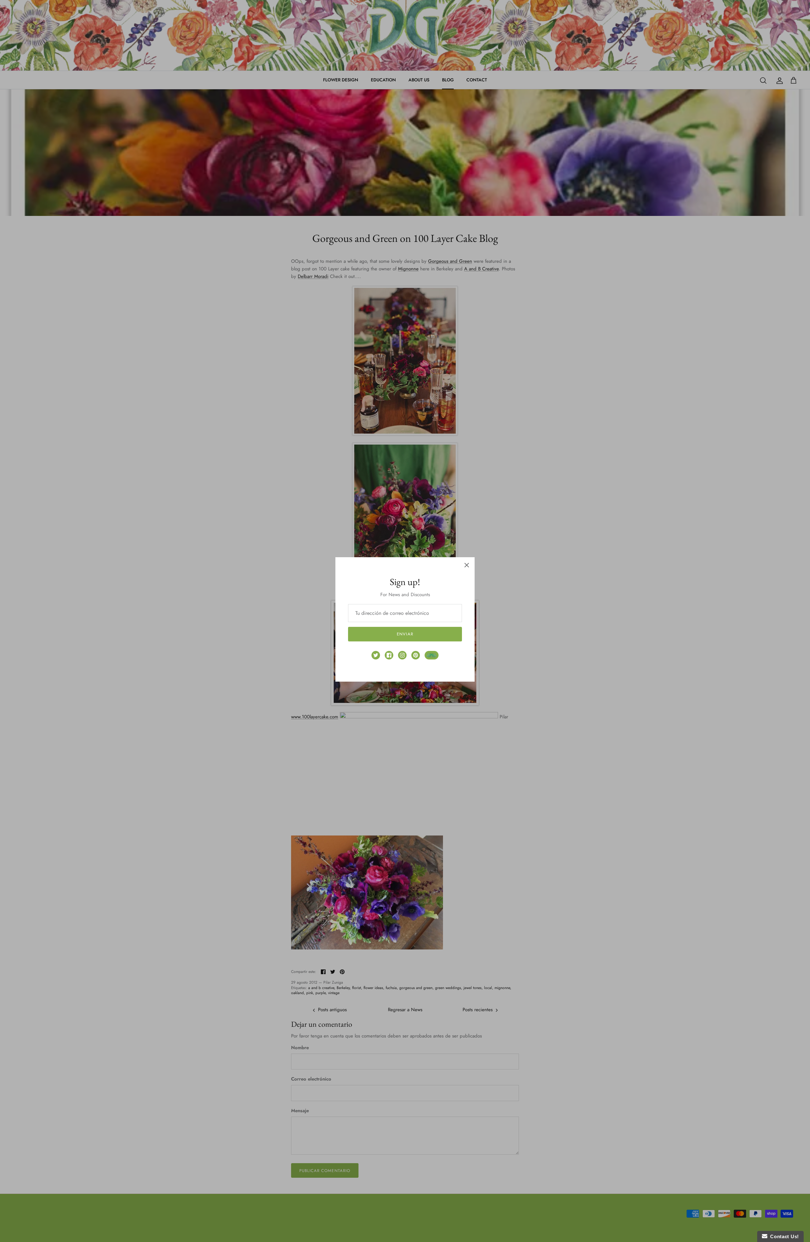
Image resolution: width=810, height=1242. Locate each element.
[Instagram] (402, 655)
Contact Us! (783, 1236)
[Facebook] (389, 655)
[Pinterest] (415, 655)
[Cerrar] (467, 565)
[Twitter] (375, 655)
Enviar (405, 634)
